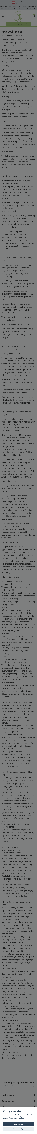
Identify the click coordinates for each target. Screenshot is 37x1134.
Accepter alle (18, 1124)
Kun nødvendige (18, 1129)
